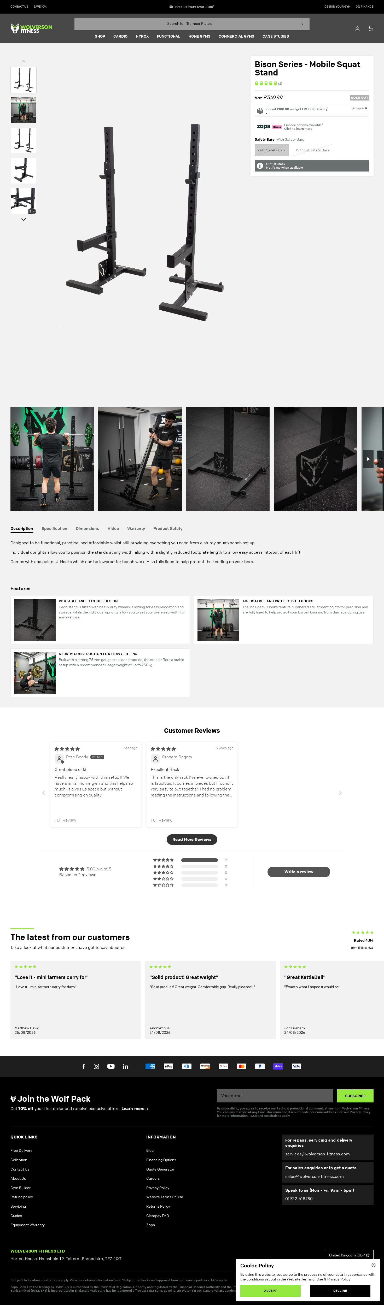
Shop (100, 36)
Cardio (120, 36)
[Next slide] (340, 793)
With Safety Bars (272, 150)
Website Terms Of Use (164, 1197)
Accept (270, 1290)
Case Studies (276, 36)
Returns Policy (158, 1206)
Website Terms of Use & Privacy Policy (318, 1279)
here (117, 1280)
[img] (312, 83)
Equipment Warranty (27, 1225)
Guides (16, 1216)
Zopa (150, 1225)
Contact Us (19, 1169)
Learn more (132, 1108)
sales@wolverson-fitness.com (314, 1176)
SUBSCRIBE (355, 1096)
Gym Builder (20, 1188)
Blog (150, 1150)
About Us (18, 1178)
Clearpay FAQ (157, 1216)
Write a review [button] (298, 871)
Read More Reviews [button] (192, 839)
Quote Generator (160, 1169)
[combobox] (192, 24)
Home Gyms (199, 36)
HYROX (142, 36)
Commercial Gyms (236, 36)
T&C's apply (358, 108)
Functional (168, 36)
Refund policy (21, 1197)
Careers (153, 1178)
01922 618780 (299, 1198)
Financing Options (161, 1160)
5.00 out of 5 (98, 868)
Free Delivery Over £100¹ (194, 6)
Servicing (18, 1206)
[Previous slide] (43, 793)
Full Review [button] (65, 820)
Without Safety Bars (312, 150)
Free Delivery (21, 1150)
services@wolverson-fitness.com (317, 1154)
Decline (340, 1290)
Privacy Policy (360, 1112)
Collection (18, 1160)
